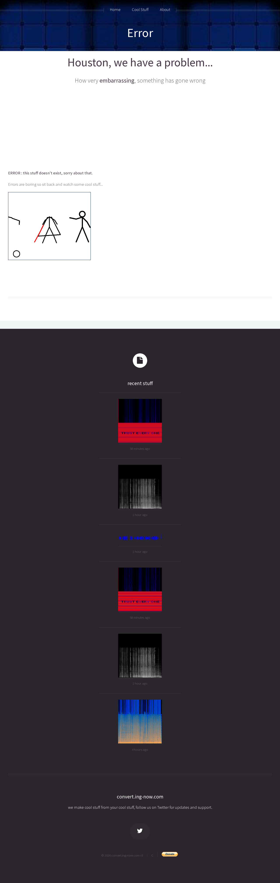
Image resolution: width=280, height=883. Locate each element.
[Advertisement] (140, 128)
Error (140, 32)
